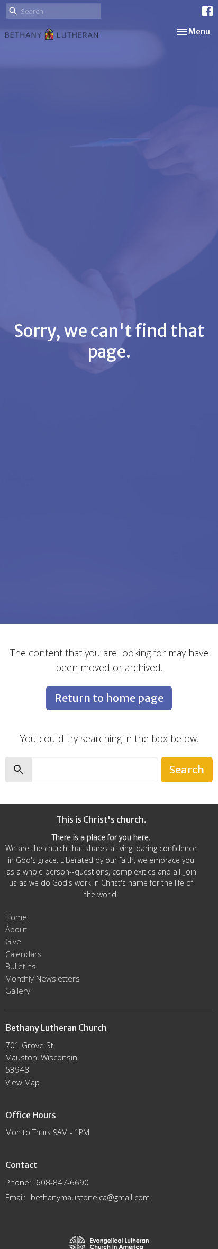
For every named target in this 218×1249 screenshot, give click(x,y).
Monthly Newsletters (42, 978)
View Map (22, 1082)
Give (13, 941)
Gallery (17, 990)
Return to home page (109, 697)
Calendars (23, 954)
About (16, 929)
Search (186, 769)
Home (16, 917)
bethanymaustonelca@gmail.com (90, 1197)
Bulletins (20, 966)
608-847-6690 (62, 1182)
